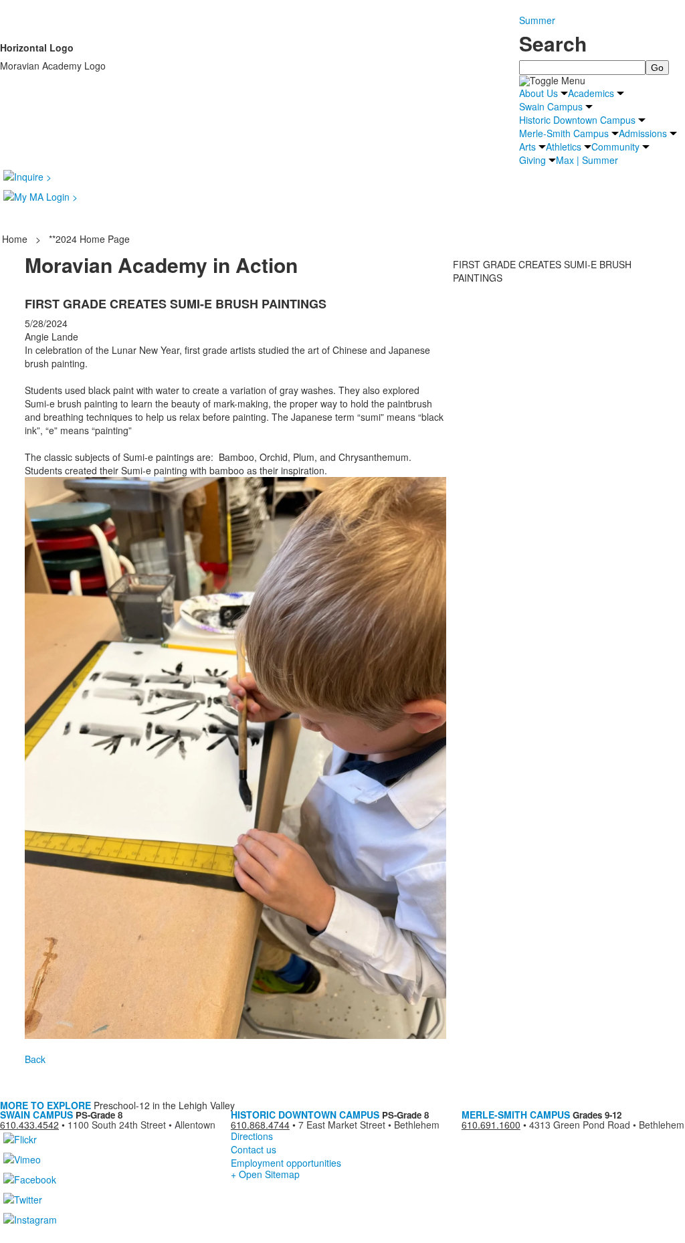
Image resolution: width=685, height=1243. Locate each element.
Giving (532, 160)
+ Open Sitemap (265, 1174)
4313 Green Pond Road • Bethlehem (606, 1124)
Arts (527, 146)
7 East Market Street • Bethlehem (368, 1124)
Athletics (563, 146)
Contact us (253, 1149)
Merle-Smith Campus (564, 133)
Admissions (643, 133)
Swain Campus (551, 106)
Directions (252, 1136)
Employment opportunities (286, 1162)
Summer (537, 20)
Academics (591, 93)
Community (615, 146)
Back (35, 1059)
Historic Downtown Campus (577, 119)
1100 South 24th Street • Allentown (141, 1124)
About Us (538, 93)
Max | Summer (587, 160)
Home (16, 239)
